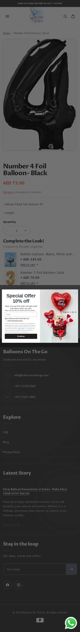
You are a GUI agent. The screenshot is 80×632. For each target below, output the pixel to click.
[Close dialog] (75, 291)
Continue (21, 336)
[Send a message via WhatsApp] (71, 623)
